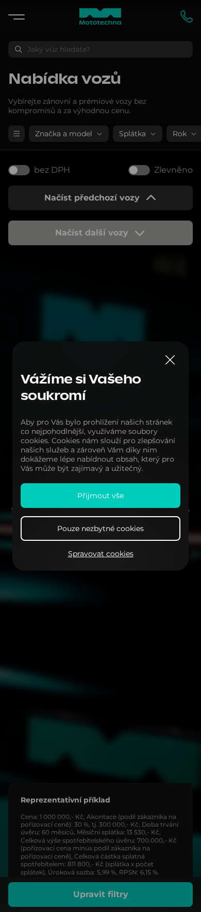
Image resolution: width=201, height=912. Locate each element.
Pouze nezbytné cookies (100, 528)
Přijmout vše (100, 495)
